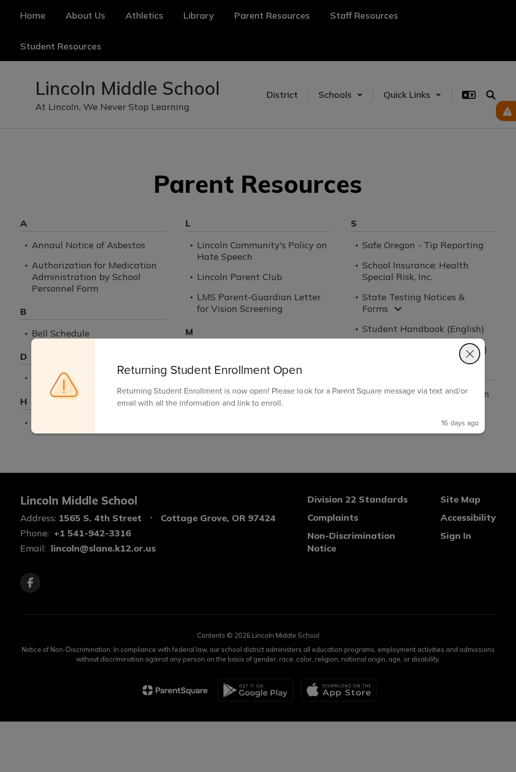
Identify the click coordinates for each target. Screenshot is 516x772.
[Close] (470, 354)
